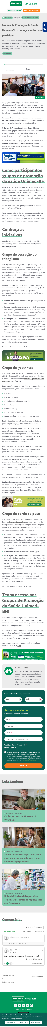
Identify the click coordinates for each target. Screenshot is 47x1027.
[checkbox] (23, 747)
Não (28, 699)
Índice (28, 69)
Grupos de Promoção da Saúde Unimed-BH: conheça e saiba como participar (22, 30)
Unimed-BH (16, 3)
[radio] (6, 747)
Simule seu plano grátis (31, 10)
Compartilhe (10, 70)
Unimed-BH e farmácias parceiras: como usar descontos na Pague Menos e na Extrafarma (23, 900)
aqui (19, 646)
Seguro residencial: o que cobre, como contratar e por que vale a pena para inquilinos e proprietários (22, 858)
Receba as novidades (14, 10)
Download (41, 97)
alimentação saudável (16, 522)
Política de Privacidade (29, 760)
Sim (8, 699)
